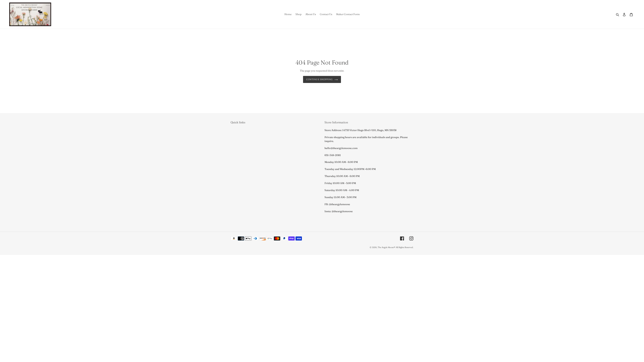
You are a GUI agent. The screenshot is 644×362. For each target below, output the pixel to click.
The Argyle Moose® (386, 247)
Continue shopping (319, 79)
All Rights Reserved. (404, 247)
